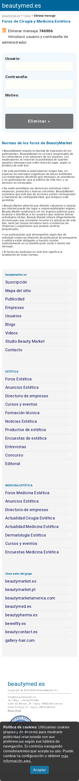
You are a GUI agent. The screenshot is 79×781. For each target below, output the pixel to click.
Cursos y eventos (21, 404)
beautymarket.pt (20, 589)
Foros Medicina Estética (27, 492)
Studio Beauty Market (25, 341)
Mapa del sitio (18, 290)
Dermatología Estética (25, 535)
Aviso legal (14, 710)
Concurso (14, 455)
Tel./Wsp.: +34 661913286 (23, 700)
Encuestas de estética (26, 438)
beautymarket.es (21, 581)
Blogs (10, 324)
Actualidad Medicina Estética (32, 526)
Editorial (12, 463)
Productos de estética (25, 429)
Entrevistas (15, 446)
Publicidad (14, 299)
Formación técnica (22, 412)
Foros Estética (18, 379)
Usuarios (13, 316)
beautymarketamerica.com (30, 598)
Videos (11, 333)
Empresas (14, 307)
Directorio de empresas (26, 396)
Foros (27, 15)
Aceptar (39, 770)
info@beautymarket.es (22, 697)
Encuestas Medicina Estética (32, 552)
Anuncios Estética (22, 387)
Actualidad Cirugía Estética (30, 518)
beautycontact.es (21, 631)
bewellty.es (15, 623)
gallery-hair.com (20, 640)
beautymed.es (21, 5)
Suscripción (16, 282)
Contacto (13, 350)
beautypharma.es (21, 615)
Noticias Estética (21, 421)
